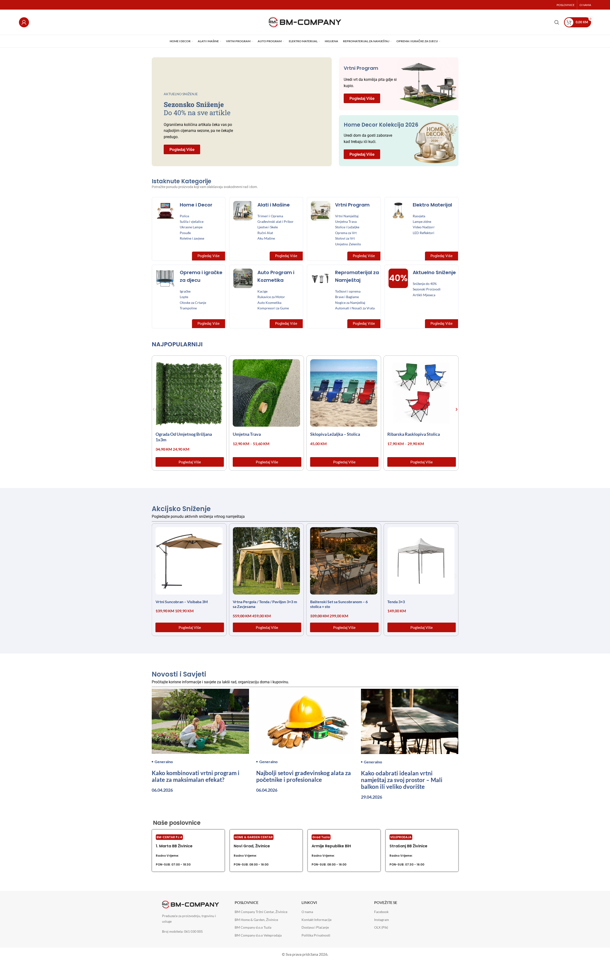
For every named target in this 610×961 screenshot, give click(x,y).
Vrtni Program (361, 68)
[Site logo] (305, 22)
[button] (154, 409)
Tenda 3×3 (396, 601)
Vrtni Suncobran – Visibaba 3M (182, 601)
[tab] (181, 346)
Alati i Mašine (273, 204)
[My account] (24, 22)
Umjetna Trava (247, 434)
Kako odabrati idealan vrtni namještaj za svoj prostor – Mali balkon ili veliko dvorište (401, 780)
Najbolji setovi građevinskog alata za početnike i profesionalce (303, 776)
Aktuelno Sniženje (434, 272)
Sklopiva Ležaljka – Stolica (335, 434)
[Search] (557, 22)
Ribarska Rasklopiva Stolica (413, 434)
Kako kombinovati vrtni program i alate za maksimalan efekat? (195, 776)
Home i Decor (196, 204)
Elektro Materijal (432, 204)
